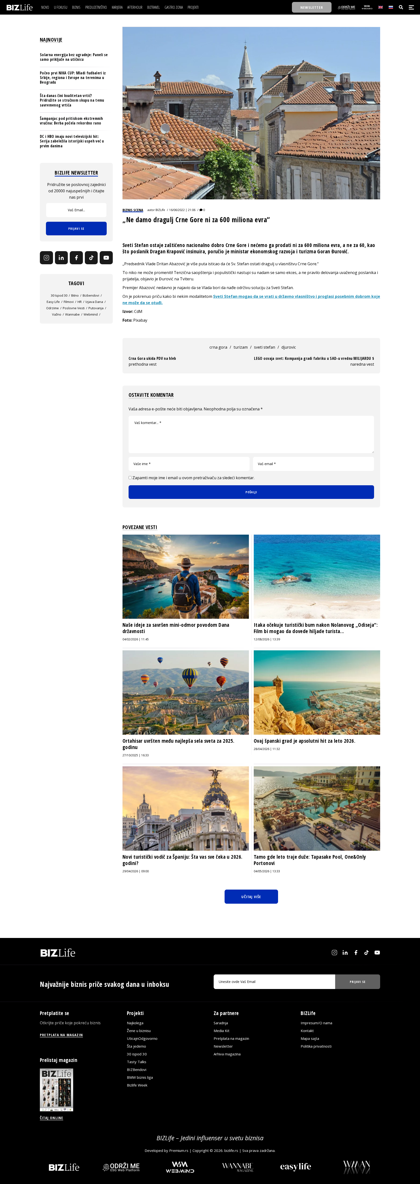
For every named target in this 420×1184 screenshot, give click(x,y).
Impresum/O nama (316, 1022)
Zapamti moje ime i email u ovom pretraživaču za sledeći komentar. (193, 477)
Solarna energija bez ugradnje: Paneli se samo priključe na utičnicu (74, 57)
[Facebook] (76, 257)
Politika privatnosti (316, 1046)
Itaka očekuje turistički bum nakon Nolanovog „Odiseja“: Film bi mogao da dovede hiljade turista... (316, 628)
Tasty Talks (136, 1061)
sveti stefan (264, 347)
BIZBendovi (136, 1069)
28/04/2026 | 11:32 (267, 749)
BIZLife (160, 210)
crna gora (218, 347)
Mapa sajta (310, 1038)
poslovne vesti (74, 308)
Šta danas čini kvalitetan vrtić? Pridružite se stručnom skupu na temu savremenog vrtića (72, 100)
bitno (75, 295)
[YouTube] (106, 257)
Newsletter (223, 1046)
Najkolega (135, 1022)
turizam (241, 347)
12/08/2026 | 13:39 (267, 639)
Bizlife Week (137, 1085)
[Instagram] (46, 257)
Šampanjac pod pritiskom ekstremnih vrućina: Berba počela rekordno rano (71, 121)
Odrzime (52, 308)
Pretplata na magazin (231, 1038)
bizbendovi (91, 295)
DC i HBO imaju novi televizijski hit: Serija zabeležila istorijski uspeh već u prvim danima (72, 141)
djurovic (288, 347)
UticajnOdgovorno (142, 1038)
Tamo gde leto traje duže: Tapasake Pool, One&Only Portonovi (310, 859)
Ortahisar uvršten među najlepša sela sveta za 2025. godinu (178, 744)
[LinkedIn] (61, 257)
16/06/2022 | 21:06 (182, 210)
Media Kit (221, 1030)
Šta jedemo (136, 1046)
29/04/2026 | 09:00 (135, 871)
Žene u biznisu (139, 1030)
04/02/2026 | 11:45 (135, 639)
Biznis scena (132, 209)
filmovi (69, 302)
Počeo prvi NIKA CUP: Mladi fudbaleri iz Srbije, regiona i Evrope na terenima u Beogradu (73, 77)
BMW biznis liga (140, 1077)
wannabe (72, 314)
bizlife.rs (231, 1150)
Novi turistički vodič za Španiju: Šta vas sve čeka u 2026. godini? (182, 859)
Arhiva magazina (227, 1053)
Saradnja (221, 1022)
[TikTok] (91, 257)
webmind (91, 314)
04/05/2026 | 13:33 (267, 871)
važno (56, 314)
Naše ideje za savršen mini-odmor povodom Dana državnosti (175, 628)
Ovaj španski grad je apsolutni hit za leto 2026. (304, 740)
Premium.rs (178, 1150)
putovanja (96, 308)
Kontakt (307, 1030)
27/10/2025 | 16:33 (135, 755)
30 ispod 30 (59, 295)
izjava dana (94, 302)
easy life (53, 302)
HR (80, 302)
